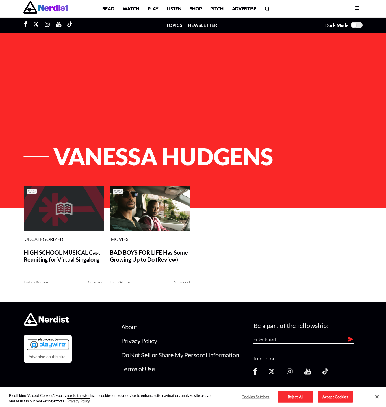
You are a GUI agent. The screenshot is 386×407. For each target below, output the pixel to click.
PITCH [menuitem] (216, 8)
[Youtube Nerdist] (58, 25)
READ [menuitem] (108, 8)
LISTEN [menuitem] (174, 8)
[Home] (46, 323)
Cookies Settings (255, 396)
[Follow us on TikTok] (325, 373)
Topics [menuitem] (174, 25)
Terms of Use (138, 369)
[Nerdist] (45, 8)
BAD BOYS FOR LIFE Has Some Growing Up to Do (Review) (149, 256)
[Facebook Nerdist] (27, 25)
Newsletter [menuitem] (202, 25)
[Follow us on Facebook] (255, 373)
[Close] (377, 397)
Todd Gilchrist (121, 282)
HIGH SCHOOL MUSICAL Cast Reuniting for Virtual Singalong (62, 256)
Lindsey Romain (36, 282)
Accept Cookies (335, 396)
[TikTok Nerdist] (69, 25)
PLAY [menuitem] (153, 8)
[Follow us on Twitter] (271, 373)
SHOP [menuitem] (196, 8)
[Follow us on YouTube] (307, 373)
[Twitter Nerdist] (36, 25)
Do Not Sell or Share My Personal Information (180, 355)
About (129, 327)
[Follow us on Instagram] (289, 373)
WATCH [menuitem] (131, 8)
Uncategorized (44, 239)
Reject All (295, 396)
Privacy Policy (139, 341)
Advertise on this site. (48, 356)
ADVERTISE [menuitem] (244, 8)
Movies (120, 239)
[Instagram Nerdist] (47, 25)
